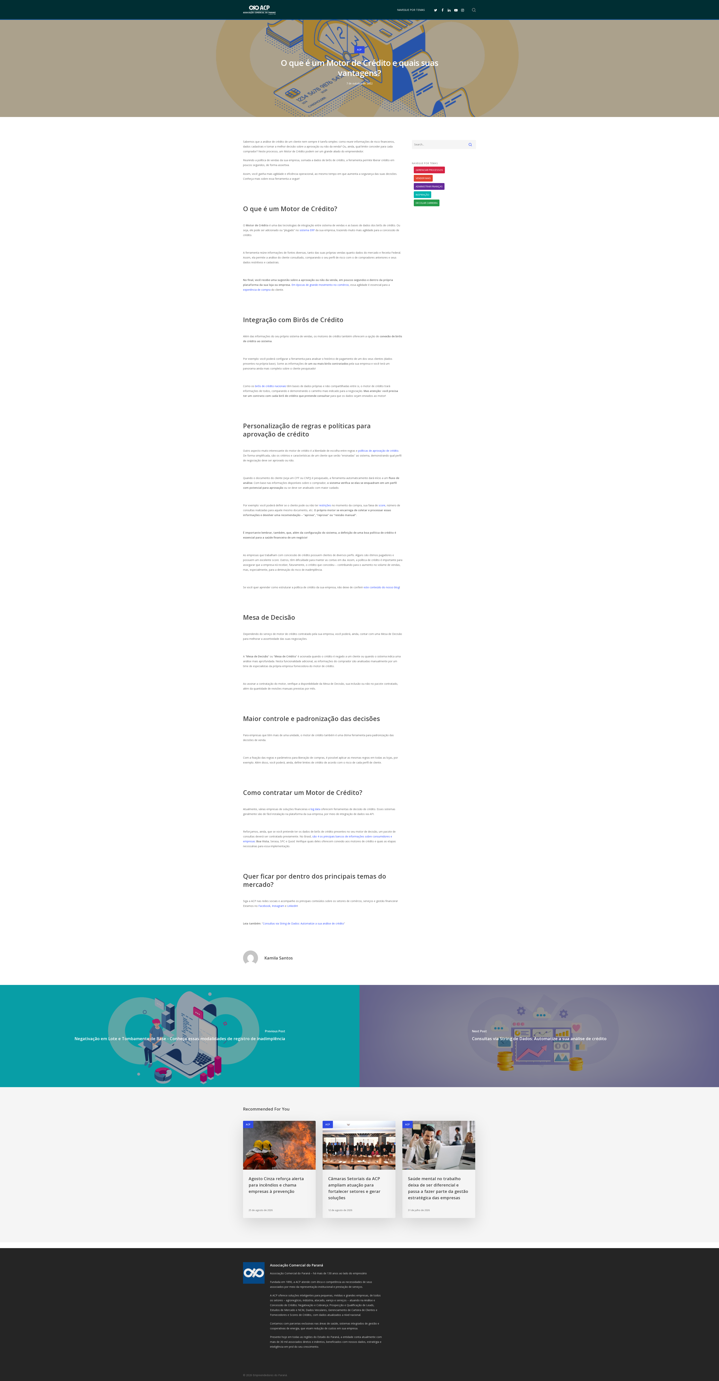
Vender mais (423, 178)
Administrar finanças (429, 186)
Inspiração (422, 194)
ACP (359, 49)
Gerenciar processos (429, 170)
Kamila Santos (278, 958)
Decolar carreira (427, 203)
